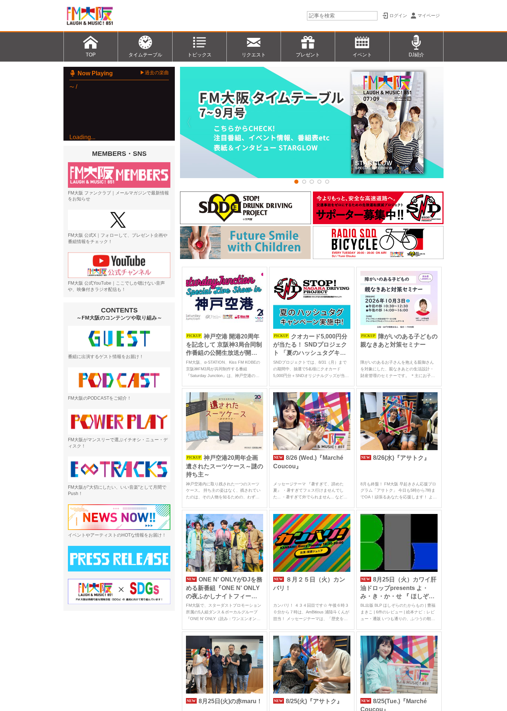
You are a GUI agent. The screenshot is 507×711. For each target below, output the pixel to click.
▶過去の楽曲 (154, 72)
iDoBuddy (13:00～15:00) (122, 235)
